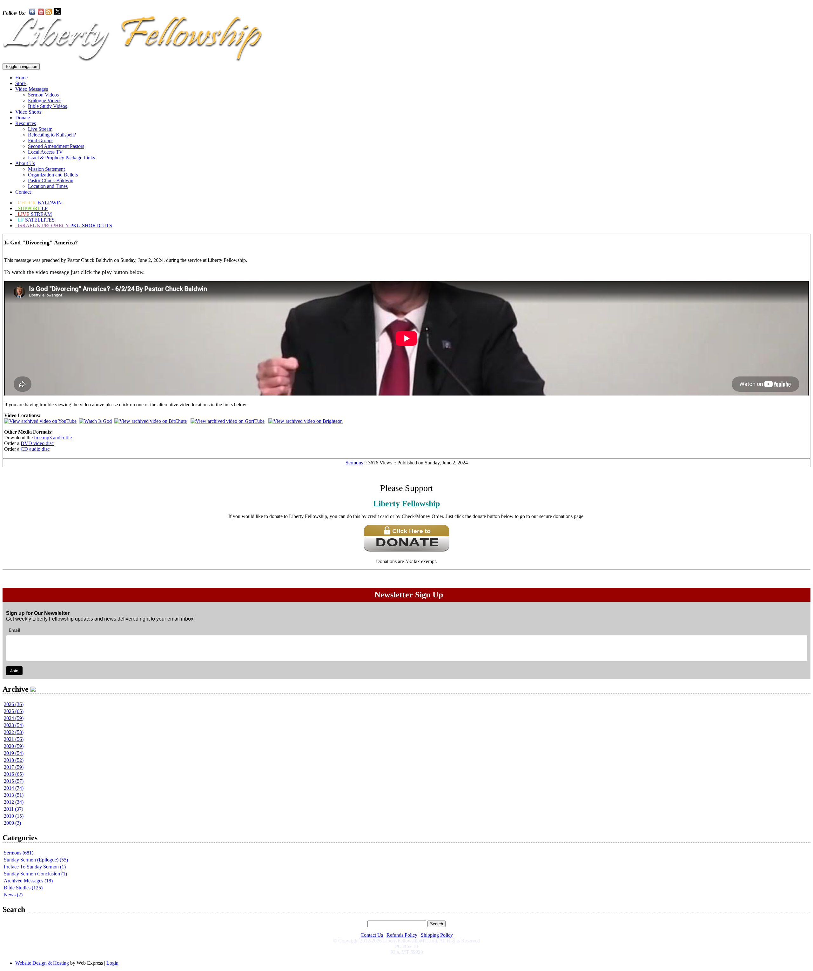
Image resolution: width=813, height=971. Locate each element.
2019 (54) (14, 753)
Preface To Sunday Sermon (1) (35, 866)
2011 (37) (13, 809)
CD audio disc (35, 449)
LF (33, 208)
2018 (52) (14, 760)
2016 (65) (14, 774)
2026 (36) (14, 704)
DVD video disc (37, 443)
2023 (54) (14, 725)
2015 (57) (14, 781)
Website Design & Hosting (42, 963)
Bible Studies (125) (23, 887)
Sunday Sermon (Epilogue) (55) (36, 859)
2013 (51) (14, 795)
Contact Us (371, 935)
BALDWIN (40, 202)
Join (14, 670)
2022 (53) (14, 732)
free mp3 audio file (53, 437)
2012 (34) (14, 802)
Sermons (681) (18, 852)
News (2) (13, 894)
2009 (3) (12, 823)
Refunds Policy (401, 935)
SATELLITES (36, 220)
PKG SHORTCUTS (65, 225)
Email (14, 630)
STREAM (35, 214)
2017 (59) (14, 767)
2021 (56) (14, 739)
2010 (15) (14, 816)
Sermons (354, 462)
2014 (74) (14, 788)
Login (112, 963)
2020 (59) (14, 746)
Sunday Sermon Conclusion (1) (35, 873)
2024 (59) (14, 718)
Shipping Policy (437, 935)
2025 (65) (14, 711)
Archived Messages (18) (28, 880)
